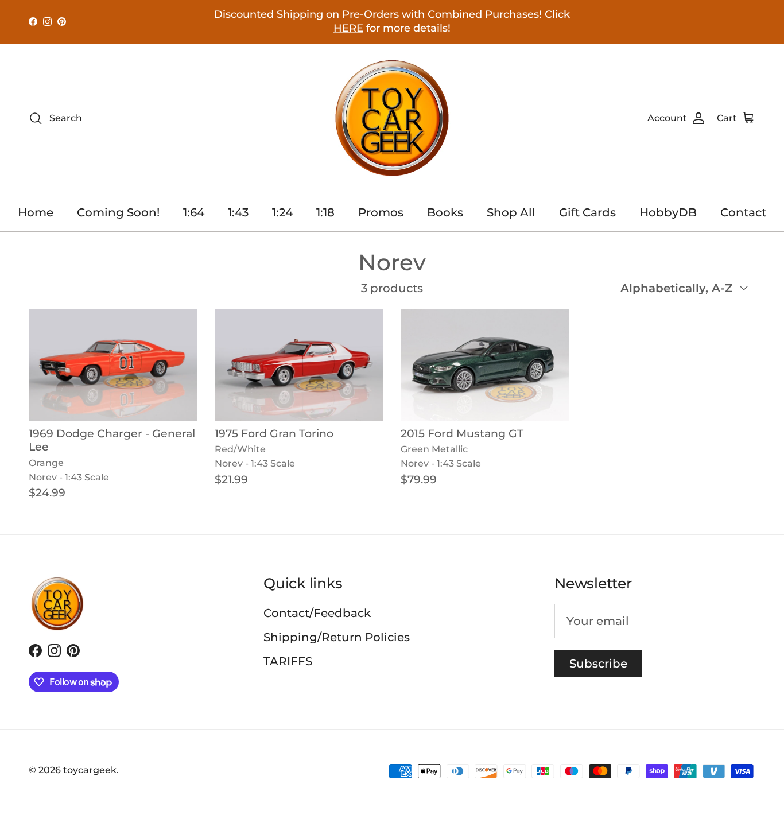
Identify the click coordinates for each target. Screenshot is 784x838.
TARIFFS (287, 661)
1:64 (193, 212)
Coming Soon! (118, 212)
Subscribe (598, 663)
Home (35, 212)
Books (445, 212)
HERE (348, 28)
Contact (743, 212)
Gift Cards (587, 212)
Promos (380, 212)
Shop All (511, 212)
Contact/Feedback (317, 613)
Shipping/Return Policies (336, 637)
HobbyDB (668, 212)
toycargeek (90, 770)
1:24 (282, 212)
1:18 (325, 212)
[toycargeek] (392, 118)
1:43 (238, 212)
